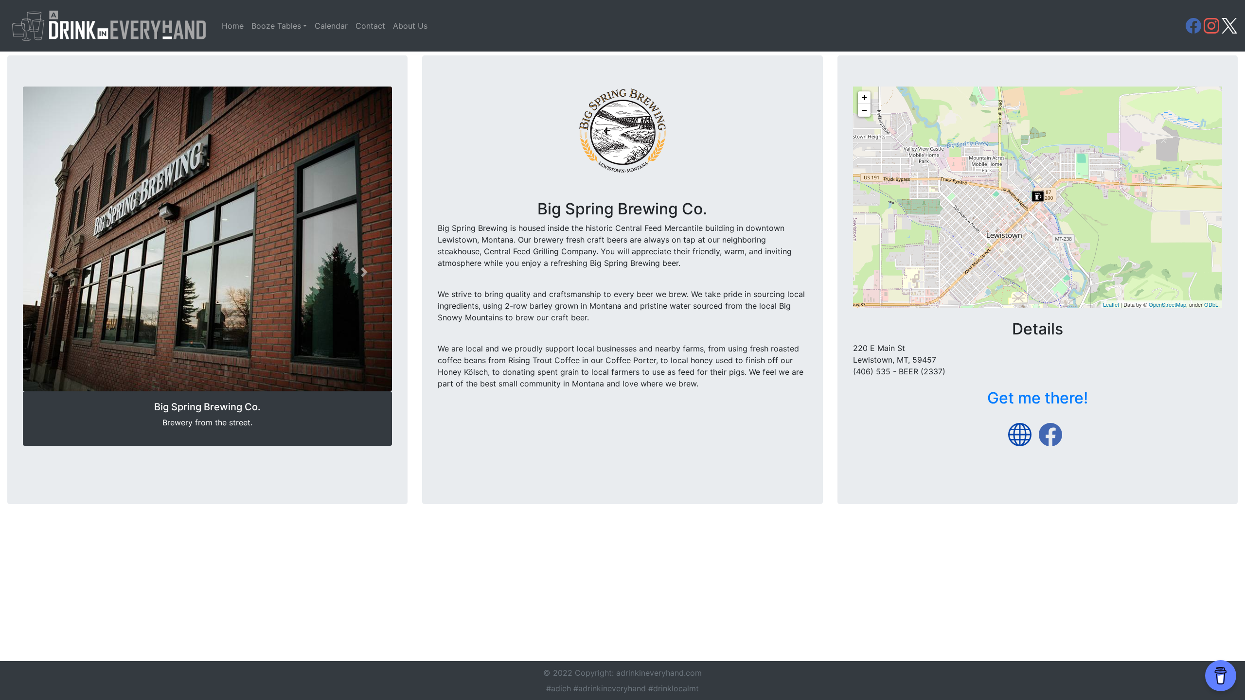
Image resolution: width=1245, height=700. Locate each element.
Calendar (331, 26)
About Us (410, 26)
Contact (370, 26)
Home (233, 26)
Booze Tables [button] (276, 26)
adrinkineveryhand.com (659, 673)
